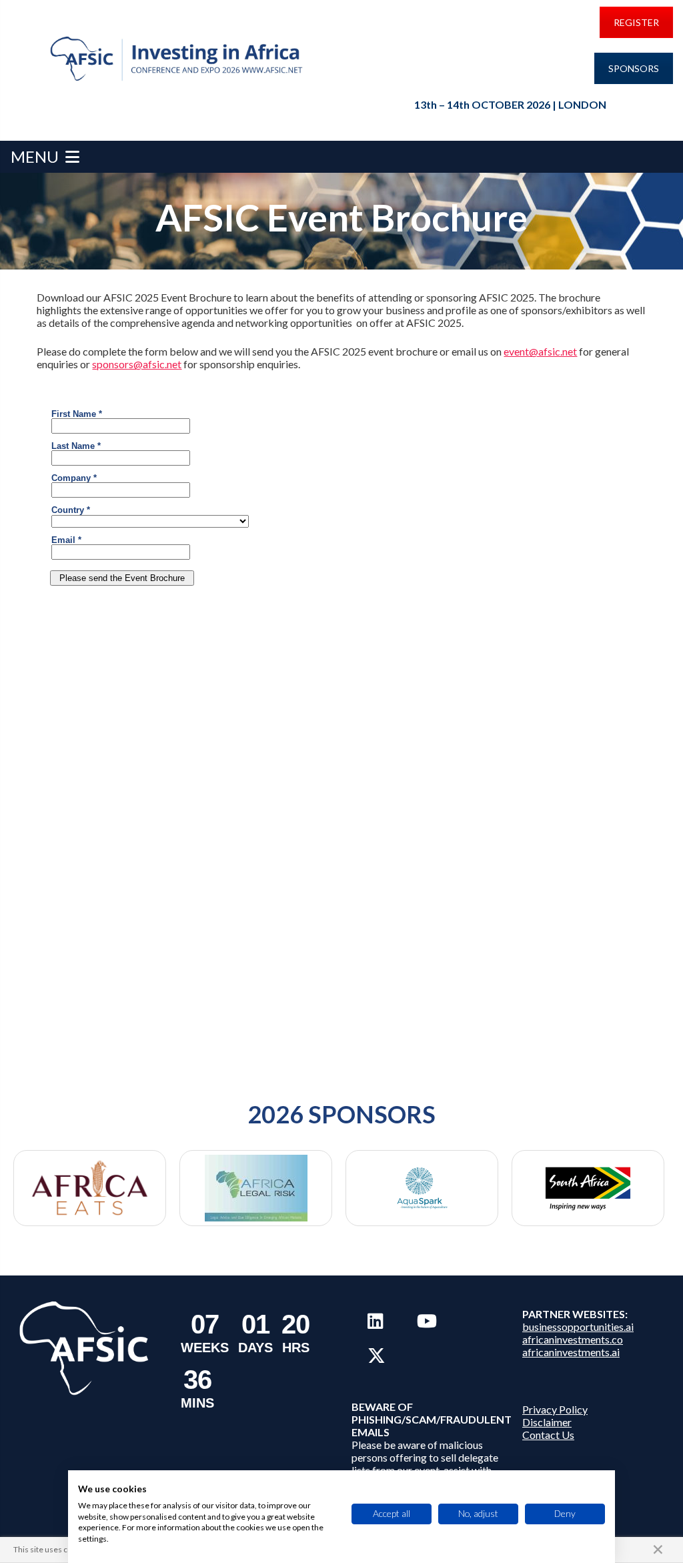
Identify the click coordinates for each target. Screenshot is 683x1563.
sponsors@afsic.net (136, 364)
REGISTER (636, 22)
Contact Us (548, 1434)
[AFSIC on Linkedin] (375, 1321)
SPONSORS (633, 68)
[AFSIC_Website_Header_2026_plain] (178, 59)
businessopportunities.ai (578, 1326)
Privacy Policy (555, 1409)
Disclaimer (547, 1422)
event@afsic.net (540, 351)
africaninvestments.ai (571, 1352)
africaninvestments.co (572, 1339)
